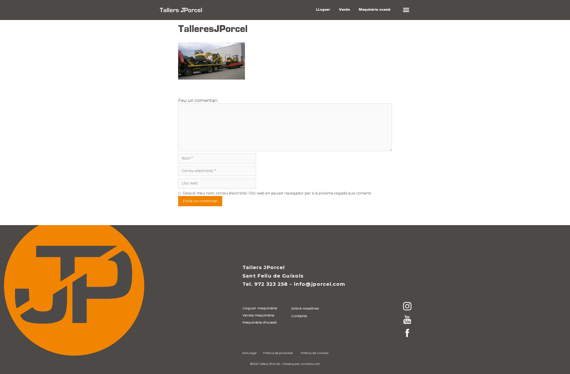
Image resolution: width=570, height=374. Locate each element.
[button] (406, 10)
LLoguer (323, 10)
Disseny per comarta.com (301, 364)
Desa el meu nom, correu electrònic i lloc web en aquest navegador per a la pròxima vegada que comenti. (277, 193)
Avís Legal (249, 353)
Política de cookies (314, 353)
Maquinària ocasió (375, 10)
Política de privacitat (278, 353)
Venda (344, 10)
